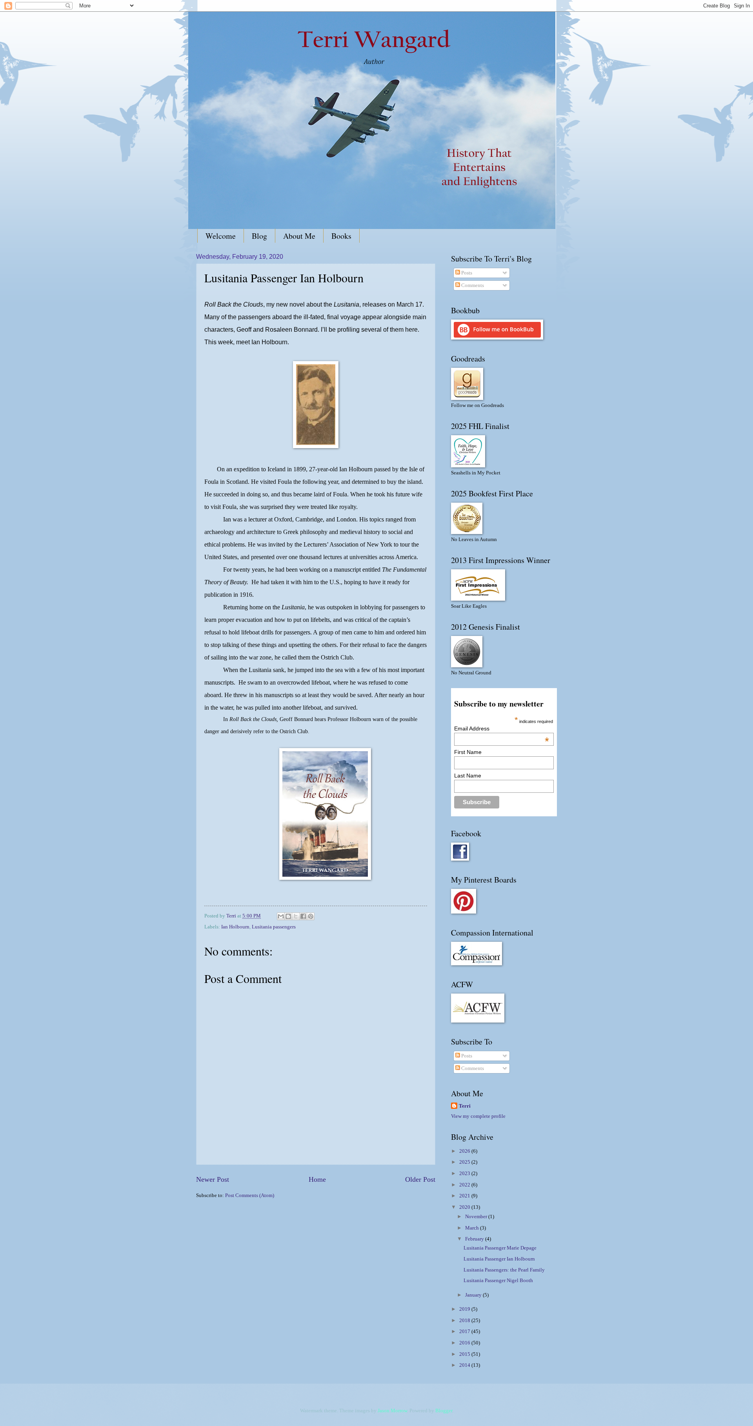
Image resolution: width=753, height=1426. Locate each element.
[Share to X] (296, 916)
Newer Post (212, 1179)
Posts (466, 273)
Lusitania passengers (274, 927)
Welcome (221, 236)
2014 (465, 1365)
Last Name (467, 775)
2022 (465, 1185)
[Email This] (281, 916)
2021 (465, 1196)
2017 (465, 1331)
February (475, 1239)
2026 (465, 1151)
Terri (465, 1106)
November (476, 1216)
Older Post (420, 1179)
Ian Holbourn (235, 927)
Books (341, 236)
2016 (465, 1343)
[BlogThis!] (288, 916)
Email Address (501, 728)
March (472, 1228)
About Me (299, 236)
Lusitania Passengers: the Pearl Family (504, 1270)
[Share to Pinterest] (311, 916)
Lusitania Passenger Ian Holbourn (499, 1259)
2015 (465, 1354)
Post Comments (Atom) (249, 1195)
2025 (465, 1162)
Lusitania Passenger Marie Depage (500, 1248)
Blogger (443, 1410)
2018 (465, 1320)
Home (317, 1179)
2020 (465, 1207)
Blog (259, 236)
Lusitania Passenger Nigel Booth (498, 1280)
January (474, 1295)
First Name (468, 752)
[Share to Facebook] (303, 916)
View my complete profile (478, 1116)
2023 (465, 1173)
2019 (465, 1309)
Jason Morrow (392, 1410)
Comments (472, 285)
